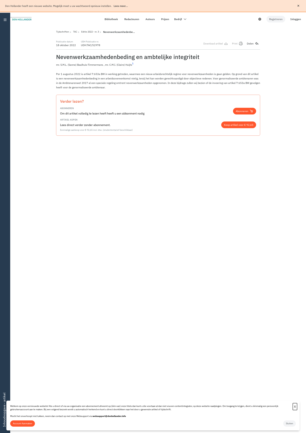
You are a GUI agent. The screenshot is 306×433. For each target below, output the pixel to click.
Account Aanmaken (22, 423)
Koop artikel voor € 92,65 (238, 124)
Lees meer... (121, 5)
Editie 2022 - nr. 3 (90, 31)
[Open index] (5, 20)
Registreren (276, 19)
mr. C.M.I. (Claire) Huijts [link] (118, 64)
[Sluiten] (298, 5)
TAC (75, 31)
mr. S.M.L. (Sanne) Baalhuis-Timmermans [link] (79, 64)
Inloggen (295, 19)
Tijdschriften (62, 31)
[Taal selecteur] (259, 19)
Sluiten (289, 423)
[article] (158, 81)
